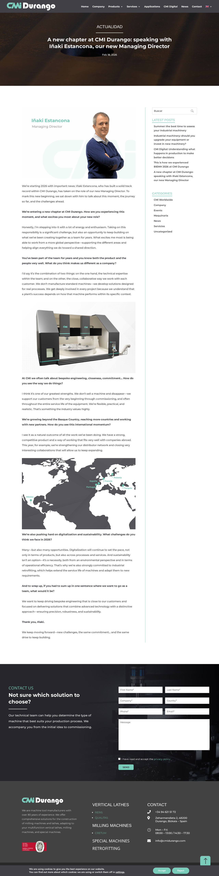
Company (98, 6)
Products (114, 6)
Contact (197, 6)
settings (120, 872)
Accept (162, 870)
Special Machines (111, 841)
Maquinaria (161, 215)
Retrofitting (106, 848)
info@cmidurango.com (170, 840)
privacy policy (162, 759)
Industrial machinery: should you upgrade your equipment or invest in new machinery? (174, 140)
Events (158, 210)
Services (132, 6)
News (184, 6)
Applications (152, 6)
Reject (180, 870)
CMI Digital (171, 6)
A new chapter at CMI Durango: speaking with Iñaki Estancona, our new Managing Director (173, 176)
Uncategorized (163, 231)
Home (85, 6)
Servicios (159, 226)
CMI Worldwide (163, 199)
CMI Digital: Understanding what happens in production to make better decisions (174, 153)
